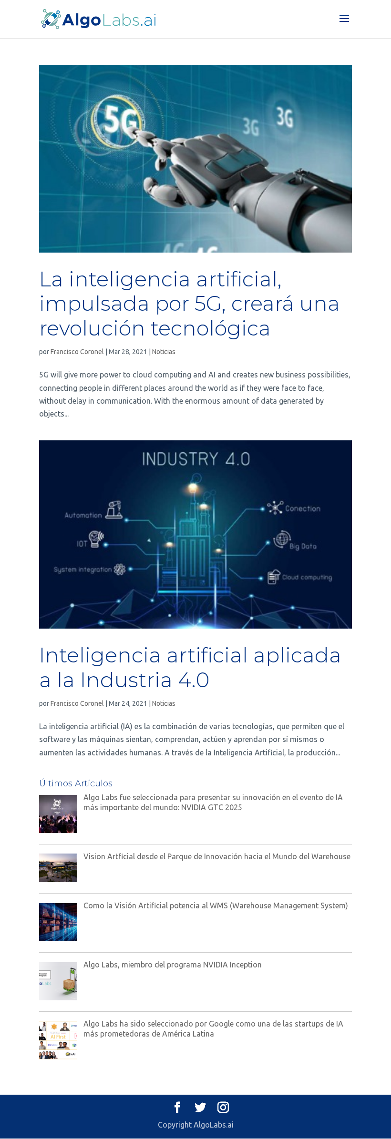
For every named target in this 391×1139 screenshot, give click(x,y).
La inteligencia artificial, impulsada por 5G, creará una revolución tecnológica (189, 303)
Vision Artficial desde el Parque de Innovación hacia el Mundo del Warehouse (216, 856)
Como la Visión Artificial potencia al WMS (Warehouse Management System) (215, 905)
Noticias (163, 352)
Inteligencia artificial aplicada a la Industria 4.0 (190, 667)
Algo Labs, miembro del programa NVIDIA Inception (172, 964)
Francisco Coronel (77, 352)
